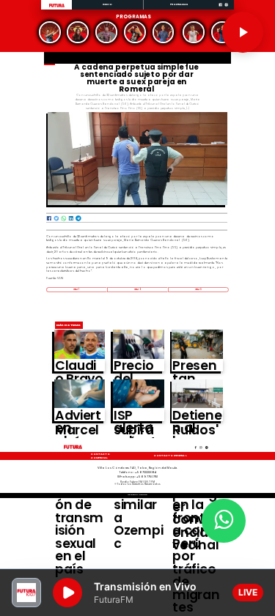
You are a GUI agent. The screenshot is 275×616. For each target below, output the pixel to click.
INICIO (108, 4)
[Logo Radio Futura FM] (57, 8)
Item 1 (76, 289)
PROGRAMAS (179, 4)
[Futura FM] (50, 32)
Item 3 (198, 289)
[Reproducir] (242, 32)
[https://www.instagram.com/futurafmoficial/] (226, 9)
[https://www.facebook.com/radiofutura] (220, 9)
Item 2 (137, 289)
